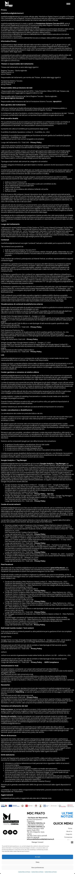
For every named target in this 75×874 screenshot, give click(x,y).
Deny (37, 862)
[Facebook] (5, 832)
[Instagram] (10, 832)
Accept (37, 857)
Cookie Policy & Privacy (24, 871)
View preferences (37, 867)
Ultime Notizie (67, 814)
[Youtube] (15, 832)
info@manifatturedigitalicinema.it (40, 839)
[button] (72, 842)
